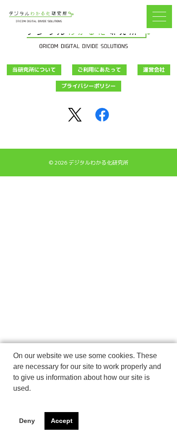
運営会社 (154, 69)
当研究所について (34, 69)
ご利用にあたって (99, 69)
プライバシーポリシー (88, 86)
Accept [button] (62, 420)
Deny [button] (27, 420)
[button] (14, 399)
